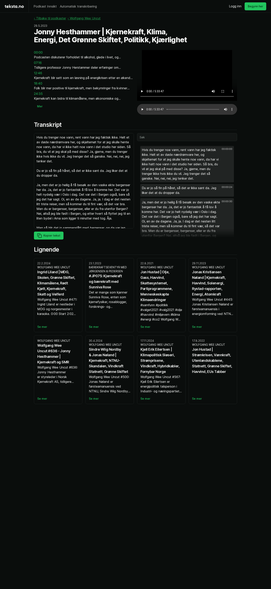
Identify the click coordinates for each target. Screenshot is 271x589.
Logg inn (235, 6)
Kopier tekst (51, 235)
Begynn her (255, 6)
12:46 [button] (38, 73)
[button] (187, 164)
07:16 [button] (38, 63)
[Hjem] (14, 6)
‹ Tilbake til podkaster (50, 18)
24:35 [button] (38, 94)
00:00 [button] (38, 52)
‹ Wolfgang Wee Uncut (84, 18)
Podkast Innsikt (45, 6)
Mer (39, 106)
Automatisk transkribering (78, 6)
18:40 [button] (38, 83)
